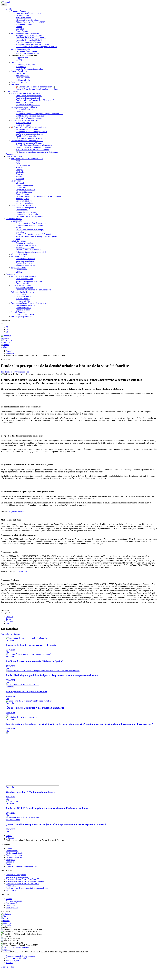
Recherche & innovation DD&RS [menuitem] (29, 40)
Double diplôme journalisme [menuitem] (27, 136)
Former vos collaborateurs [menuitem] (21, 285)
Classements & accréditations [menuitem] (27, 20)
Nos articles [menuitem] (20, 73)
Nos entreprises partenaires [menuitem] (21, 316)
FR (7, 327)
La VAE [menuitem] (19, 60)
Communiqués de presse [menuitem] (25, 64)
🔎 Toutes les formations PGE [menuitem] (28, 105)
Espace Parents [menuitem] (22, 31)
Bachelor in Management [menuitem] (25, 109)
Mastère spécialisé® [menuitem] (23, 123)
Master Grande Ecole (14, 853)
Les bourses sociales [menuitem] (24, 296)
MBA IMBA (11, 890)
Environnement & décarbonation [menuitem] (28, 42)
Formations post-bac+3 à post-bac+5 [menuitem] (25, 120)
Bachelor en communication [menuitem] (27, 129)
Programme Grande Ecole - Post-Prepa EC (22, 879)
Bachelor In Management (16, 875)
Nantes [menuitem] (18, 161)
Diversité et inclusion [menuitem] (24, 192)
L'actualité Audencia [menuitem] (19, 71)
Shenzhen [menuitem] (19, 167)
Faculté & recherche (14, 857)
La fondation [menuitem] (21, 294)
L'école (9, 848)
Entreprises (10, 860)
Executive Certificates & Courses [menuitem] (29, 143)
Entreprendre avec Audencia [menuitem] (22, 205)
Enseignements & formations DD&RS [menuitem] (31, 38)
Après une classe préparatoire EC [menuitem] (29, 96)
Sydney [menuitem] (19, 176)
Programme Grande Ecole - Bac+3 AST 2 (22, 884)
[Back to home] (5, 2)
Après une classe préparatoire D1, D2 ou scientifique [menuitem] (36, 100)
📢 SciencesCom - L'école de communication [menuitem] (29, 127)
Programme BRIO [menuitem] (23, 301)
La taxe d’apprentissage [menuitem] (25, 314)
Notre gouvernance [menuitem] (23, 18)
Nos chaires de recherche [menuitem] (25, 305)
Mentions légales (12, 960)
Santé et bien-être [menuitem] (22, 194)
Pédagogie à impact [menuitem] (18, 241)
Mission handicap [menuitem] (23, 299)
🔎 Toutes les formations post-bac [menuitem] (29, 118)
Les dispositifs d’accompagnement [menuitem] (29, 216)
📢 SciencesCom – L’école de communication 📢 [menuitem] (35, 87)
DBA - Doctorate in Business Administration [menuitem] (33, 147)
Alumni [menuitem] (19, 27)
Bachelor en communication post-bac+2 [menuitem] (31, 132)
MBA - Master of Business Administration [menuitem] (32, 150)
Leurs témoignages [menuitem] (23, 78)
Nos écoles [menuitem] (15, 84)
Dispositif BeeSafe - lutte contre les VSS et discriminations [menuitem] (38, 196)
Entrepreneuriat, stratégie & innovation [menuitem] (31, 223)
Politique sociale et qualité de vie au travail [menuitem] (32, 44)
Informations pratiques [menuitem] (24, 203)
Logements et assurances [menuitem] (25, 190)
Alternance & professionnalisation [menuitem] (24, 55)
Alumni (9, 899)
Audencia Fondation (14, 901)
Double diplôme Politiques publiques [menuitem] (30, 116)
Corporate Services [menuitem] (23, 308)
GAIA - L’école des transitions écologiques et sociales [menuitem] (37, 89)
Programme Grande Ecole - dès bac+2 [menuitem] (26, 93)
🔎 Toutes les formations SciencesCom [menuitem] (31, 138)
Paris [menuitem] (18, 163)
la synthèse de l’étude (17, 511)
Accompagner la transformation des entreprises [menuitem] (29, 303)
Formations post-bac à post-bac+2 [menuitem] (24, 107)
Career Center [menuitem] (21, 187)
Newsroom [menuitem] (15, 62)
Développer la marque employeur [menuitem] (29, 281)
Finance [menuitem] (19, 227)
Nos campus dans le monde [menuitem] (26, 51)
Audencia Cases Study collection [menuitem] (28, 250)
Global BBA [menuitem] (21, 111)
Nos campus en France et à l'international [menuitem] (27, 159)
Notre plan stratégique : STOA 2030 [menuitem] (30, 13)
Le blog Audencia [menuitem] (23, 80)
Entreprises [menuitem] (10, 274)
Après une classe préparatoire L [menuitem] (28, 98)
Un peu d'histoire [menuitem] (22, 15)
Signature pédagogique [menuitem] (25, 243)
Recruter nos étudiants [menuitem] (24, 279)
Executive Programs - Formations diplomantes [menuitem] (34, 145)
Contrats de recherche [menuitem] (24, 263)
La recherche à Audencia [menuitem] (25, 259)
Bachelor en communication (17, 877)
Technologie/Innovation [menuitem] (25, 247)
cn (7, 331)
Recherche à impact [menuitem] (18, 256)
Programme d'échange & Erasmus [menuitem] (29, 53)
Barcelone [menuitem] (20, 179)
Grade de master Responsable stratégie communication (27, 888)
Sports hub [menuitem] (20, 29)
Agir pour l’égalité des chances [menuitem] (23, 292)
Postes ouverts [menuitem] (21, 270)
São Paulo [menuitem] (20, 172)
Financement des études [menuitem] (25, 185)
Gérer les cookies (7, 967)
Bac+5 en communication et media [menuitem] (29, 134)
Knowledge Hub (12, 903)
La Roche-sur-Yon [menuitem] (23, 165)
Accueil (9, 351)
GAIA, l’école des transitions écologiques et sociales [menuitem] (36, 47)
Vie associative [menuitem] (21, 183)
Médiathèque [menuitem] (21, 67)
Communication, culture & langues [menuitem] (29, 225)
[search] (2, 323)
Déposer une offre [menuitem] (23, 283)
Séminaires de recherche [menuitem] (25, 265)
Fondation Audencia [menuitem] (24, 24)
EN (7, 329)
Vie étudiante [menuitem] (16, 181)
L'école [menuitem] (9, 9)
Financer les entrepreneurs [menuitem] (26, 212)
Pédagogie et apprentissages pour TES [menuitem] (31, 252)
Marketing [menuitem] (20, 232)
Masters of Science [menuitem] (23, 125)
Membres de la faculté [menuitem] (19, 254)
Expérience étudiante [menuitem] (14, 156)
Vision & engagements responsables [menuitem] (25, 33)
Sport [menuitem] (18, 239)
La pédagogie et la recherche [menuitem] (27, 214)
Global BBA (11, 886)
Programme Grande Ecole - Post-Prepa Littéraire (25, 881)
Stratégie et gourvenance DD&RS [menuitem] (29, 35)
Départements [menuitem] (16, 221)
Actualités (10, 353)
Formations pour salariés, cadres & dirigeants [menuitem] (33, 290)
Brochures (10, 862)
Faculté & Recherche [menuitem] (14, 219)
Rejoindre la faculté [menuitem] (18, 267)
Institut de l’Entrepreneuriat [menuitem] (26, 207)
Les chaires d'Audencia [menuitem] (25, 261)
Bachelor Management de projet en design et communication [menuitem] (39, 114)
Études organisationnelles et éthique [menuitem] (30, 230)
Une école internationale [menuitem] (20, 49)
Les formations (12, 851)
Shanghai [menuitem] (19, 174)
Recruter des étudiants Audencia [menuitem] (23, 276)
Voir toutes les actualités (10, 634)
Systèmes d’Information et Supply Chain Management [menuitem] (37, 236)
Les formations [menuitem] (12, 91)
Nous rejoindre (12, 907)
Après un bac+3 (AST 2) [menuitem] (25, 102)
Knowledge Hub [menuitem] (22, 199)
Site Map (9, 963)
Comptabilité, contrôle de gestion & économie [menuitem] (33, 234)
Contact (9, 864)
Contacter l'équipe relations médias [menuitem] (29, 69)
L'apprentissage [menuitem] (22, 58)
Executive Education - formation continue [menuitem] (27, 141)
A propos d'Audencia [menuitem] (19, 11)
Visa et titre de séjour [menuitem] (24, 201)
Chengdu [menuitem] (19, 170)
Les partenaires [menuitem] (22, 210)
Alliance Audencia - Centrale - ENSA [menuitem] (30, 22)
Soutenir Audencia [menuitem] (18, 312)
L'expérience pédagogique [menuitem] (26, 245)
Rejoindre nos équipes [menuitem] (19, 82)
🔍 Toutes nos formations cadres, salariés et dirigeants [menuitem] (37, 152)
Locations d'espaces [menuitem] (23, 310)
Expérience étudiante (14, 855)
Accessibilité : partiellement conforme (20, 956)
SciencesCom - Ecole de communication (21, 866)
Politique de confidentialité (16, 958)
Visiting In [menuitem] (20, 272)
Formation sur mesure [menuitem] (24, 288)
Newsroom (10, 905)
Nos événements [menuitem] (22, 76)
